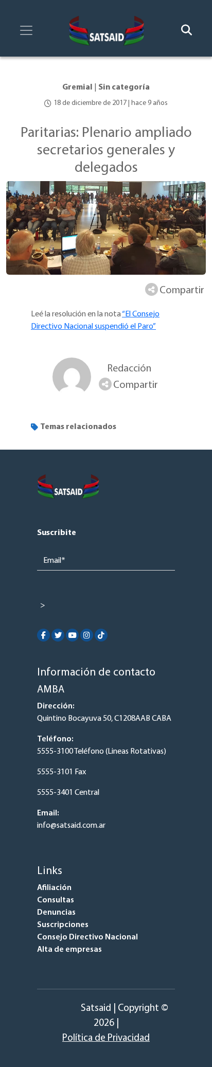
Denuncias (56, 913)
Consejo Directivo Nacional (87, 937)
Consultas (55, 900)
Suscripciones (63, 925)
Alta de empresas (69, 950)
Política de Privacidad (106, 1038)
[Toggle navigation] (26, 30)
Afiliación (54, 888)
